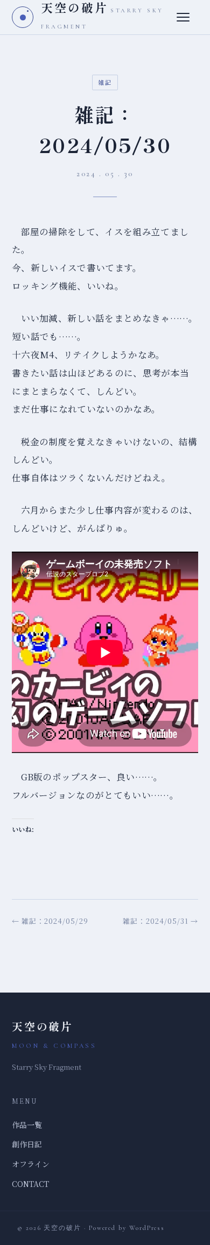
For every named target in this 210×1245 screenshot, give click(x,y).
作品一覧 (27, 1124)
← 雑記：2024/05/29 (50, 921)
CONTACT (30, 1183)
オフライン (31, 1164)
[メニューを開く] (187, 17)
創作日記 (27, 1144)
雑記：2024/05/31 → (160, 921)
